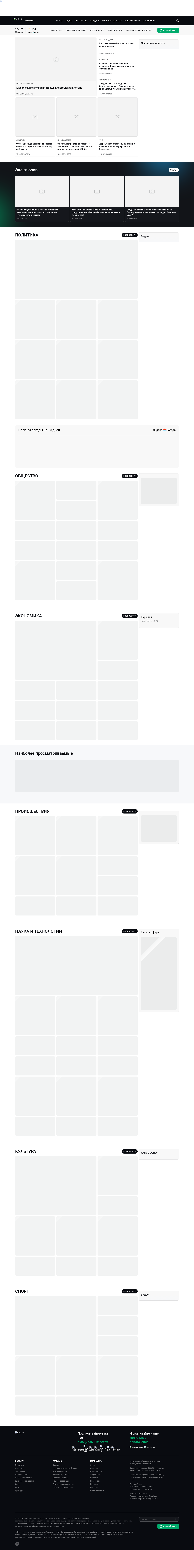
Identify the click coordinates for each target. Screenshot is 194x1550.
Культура (19, 1490)
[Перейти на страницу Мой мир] (86, 1448)
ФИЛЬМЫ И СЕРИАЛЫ (112, 21)
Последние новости (153, 43)
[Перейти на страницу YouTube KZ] (104, 1448)
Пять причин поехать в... (63, 1484)
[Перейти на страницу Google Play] (136, 1448)
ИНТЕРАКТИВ (81, 21)
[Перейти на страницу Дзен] (92, 1448)
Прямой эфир (170, 30)
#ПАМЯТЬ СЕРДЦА (115, 30)
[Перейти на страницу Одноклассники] (80, 1448)
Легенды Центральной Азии (65, 1468)
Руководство (96, 1471)
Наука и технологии (23, 1478)
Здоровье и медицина (24, 1481)
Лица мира (95, 1474)
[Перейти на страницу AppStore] (149, 1448)
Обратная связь (97, 1490)
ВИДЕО (69, 21)
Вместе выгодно (60, 1471)
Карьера (94, 1484)
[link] (24, 83)
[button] (30, 21)
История (94, 1468)
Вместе (56, 1465)
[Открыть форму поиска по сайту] (177, 20)
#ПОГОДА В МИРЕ (97, 30)
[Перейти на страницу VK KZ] (110, 1448)
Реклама (94, 1487)
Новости (94, 1478)
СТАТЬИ (59, 21)
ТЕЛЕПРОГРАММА (132, 21)
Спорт (17, 1484)
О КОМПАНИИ (149, 21)
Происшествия (21, 1474)
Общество (19, 1468)
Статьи (173, 170)
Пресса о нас (95, 1481)
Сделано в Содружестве (63, 1487)
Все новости (129, 235)
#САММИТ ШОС (55, 30)
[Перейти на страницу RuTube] (98, 1448)
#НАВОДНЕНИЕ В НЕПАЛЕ (76, 30)
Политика (19, 1465)
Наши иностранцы (61, 1481)
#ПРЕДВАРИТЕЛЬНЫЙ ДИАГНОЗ (138, 30)
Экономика (20, 1471)
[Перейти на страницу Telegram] (116, 1448)
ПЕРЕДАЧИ (95, 21)
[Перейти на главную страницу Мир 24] (18, 20)
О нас (92, 1465)
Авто (17, 1487)
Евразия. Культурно (61, 1474)
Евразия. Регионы (60, 1478)
